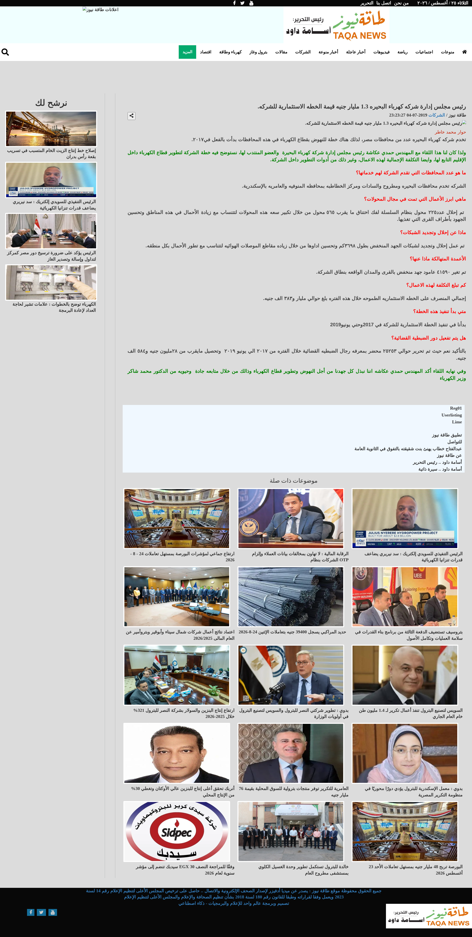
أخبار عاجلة (356, 52)
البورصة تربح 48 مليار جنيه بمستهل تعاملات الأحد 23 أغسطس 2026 (416, 870)
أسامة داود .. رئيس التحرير (437, 462)
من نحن (401, 2)
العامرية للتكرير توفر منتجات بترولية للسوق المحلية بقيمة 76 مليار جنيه (294, 791)
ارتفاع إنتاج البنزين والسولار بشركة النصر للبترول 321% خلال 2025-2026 (184, 713)
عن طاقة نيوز (449, 455)
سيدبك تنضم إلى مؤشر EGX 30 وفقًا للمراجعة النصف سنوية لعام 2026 (185, 870)
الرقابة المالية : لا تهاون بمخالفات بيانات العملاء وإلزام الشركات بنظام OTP (300, 557)
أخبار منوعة (328, 52)
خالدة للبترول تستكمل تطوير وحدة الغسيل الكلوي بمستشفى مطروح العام (303, 870)
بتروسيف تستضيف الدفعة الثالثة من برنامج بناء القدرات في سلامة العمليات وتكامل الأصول (409, 635)
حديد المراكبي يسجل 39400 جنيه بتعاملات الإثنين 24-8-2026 (292, 631)
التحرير (367, 2)
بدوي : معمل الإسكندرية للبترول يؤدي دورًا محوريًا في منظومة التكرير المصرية (414, 791)
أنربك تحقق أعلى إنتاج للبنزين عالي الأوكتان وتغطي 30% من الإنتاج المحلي (183, 791)
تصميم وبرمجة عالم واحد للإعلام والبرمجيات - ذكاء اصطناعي (233, 903)
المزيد (187, 52)
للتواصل (454, 441)
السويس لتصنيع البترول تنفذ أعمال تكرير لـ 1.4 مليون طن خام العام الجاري (411, 713)
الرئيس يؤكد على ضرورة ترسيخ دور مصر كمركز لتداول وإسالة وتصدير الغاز (51, 256)
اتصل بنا (383, 2)
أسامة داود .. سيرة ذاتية (440, 469)
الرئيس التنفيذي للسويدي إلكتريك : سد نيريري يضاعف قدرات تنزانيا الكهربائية (414, 557)
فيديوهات (381, 52)
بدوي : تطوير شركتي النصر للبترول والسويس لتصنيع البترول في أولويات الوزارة (294, 713)
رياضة (403, 52)
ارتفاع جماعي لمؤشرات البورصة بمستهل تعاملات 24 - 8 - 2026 (182, 557)
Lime (457, 421)
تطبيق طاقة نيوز (447, 434)
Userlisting (452, 415)
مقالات (281, 52)
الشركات (303, 52)
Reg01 (456, 408)
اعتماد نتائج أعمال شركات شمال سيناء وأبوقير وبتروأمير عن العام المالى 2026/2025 (180, 635)
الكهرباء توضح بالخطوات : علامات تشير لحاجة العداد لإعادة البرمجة (54, 307)
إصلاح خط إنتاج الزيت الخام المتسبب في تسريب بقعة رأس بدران (51, 153)
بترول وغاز (258, 52)
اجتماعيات (424, 52)
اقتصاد (205, 52)
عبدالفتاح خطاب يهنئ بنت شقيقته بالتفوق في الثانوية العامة (408, 448)
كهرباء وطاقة (230, 52)
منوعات (447, 52)
